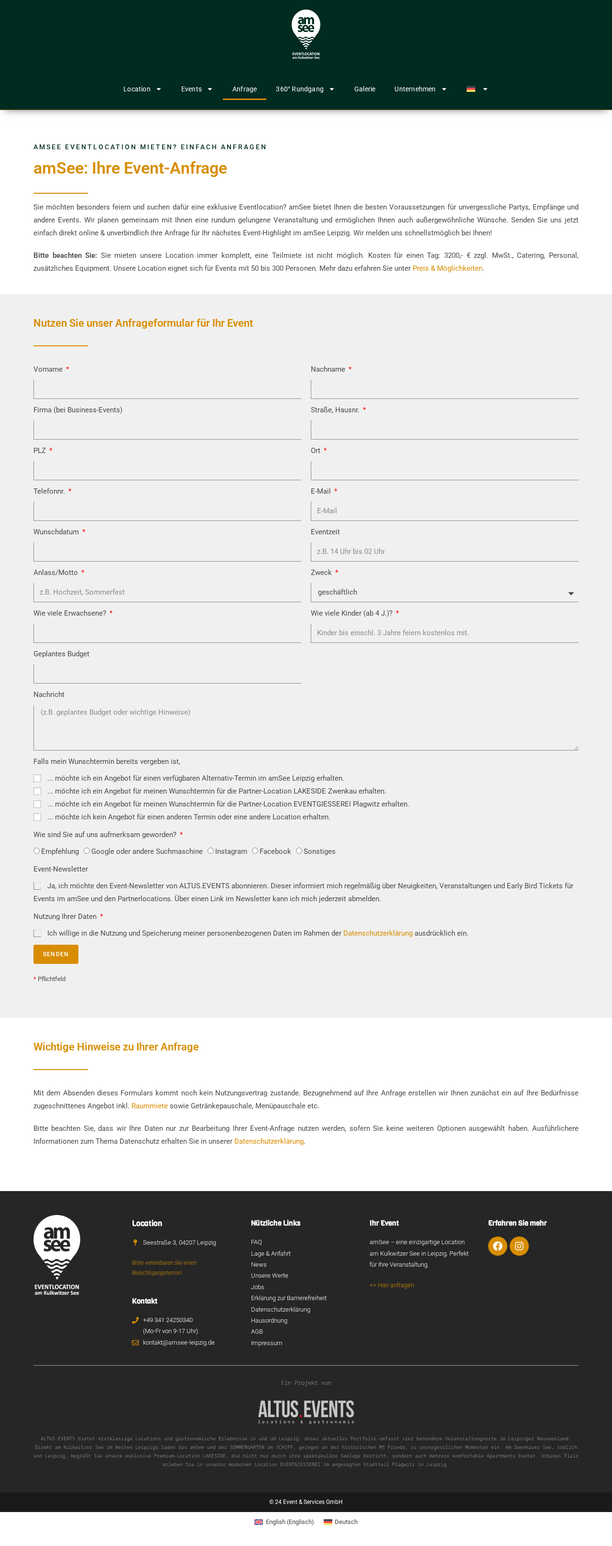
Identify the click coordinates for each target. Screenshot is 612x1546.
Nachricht (49, 694)
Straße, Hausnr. (336, 410)
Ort (316, 450)
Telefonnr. (50, 491)
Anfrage (244, 89)
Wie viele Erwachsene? (70, 613)
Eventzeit (325, 532)
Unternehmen (415, 89)
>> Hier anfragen (392, 1285)
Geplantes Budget (61, 654)
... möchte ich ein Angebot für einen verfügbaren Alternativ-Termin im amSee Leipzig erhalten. (195, 778)
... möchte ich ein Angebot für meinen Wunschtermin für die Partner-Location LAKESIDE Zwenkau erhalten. (216, 791)
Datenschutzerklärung (378, 933)
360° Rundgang (300, 89)
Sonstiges (320, 851)
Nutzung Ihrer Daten (65, 916)
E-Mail (322, 491)
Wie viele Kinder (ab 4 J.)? (352, 613)
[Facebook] (497, 1246)
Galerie (364, 89)
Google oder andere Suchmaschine (147, 851)
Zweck (322, 572)
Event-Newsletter (60, 869)
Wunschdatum (57, 532)
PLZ (40, 450)
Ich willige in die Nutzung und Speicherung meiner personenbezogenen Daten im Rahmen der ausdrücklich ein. (258, 933)
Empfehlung (60, 851)
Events (191, 89)
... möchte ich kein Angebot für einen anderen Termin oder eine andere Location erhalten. (188, 817)
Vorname (49, 369)
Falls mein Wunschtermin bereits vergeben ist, (106, 761)
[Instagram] (519, 1246)
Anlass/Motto (56, 572)
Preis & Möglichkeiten (447, 268)
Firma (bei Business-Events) (77, 410)
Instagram (231, 851)
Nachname (329, 369)
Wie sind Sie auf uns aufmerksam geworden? (105, 834)
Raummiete (149, 1106)
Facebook (275, 851)
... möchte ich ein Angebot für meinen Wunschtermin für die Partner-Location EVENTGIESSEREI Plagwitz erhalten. (228, 804)
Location (137, 89)
